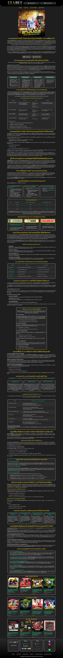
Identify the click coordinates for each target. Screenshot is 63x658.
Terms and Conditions (39, 654)
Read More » (9, 593)
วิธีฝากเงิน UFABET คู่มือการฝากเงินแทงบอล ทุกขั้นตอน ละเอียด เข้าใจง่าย (37, 633)
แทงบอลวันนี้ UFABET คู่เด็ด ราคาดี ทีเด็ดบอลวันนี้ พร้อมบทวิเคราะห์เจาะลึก (37, 590)
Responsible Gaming (47, 654)
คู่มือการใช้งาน (41, 7)
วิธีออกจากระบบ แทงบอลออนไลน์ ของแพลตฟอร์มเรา (48, 633)
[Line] (49, 650)
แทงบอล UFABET (33, 7)
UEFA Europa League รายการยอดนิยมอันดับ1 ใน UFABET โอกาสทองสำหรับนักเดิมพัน (37, 612)
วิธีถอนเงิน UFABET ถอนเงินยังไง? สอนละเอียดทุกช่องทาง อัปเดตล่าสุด (25, 633)
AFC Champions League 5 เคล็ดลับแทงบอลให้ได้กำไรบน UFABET (12, 612)
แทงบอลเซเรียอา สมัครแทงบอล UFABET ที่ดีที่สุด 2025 (25, 590)
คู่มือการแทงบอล (42, 318)
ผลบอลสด (26, 7)
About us (13, 654)
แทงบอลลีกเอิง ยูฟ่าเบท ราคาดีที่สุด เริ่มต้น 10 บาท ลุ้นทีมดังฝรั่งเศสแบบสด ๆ (13, 590)
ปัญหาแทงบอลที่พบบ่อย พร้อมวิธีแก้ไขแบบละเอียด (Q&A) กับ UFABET (13, 633)
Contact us (32, 654)
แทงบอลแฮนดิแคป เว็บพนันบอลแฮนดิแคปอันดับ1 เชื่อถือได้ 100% (49, 590)
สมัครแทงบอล (9, 484)
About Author (19, 654)
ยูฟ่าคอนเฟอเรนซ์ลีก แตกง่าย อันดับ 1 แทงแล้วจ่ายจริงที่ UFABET (25, 612)
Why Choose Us (25, 654)
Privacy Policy (40, 656)
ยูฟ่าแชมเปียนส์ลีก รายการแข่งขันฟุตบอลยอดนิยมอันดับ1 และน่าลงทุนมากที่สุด (49, 612)
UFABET (20, 7)
